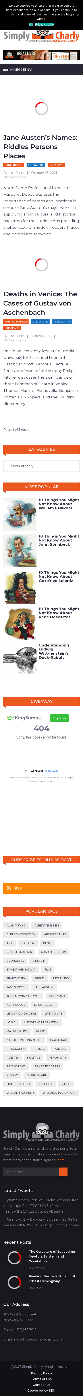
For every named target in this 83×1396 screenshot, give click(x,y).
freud (39, 978)
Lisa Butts (16, 173)
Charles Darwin (19, 952)
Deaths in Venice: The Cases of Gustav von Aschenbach (40, 303)
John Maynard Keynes (23, 996)
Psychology (16, 1066)
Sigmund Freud (18, 1084)
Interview (61, 978)
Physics (39, 1048)
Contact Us (41, 1385)
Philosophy (62, 321)
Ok (31, 24)
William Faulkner (20, 1092)
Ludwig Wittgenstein (41, 1022)
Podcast (61, 1048)
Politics (33, 1057)
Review (12, 1075)
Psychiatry (57, 1057)
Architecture (55, 934)
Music (40, 1031)
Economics (15, 960)
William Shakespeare (59, 1092)
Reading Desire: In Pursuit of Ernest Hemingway (52, 1278)
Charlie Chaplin (53, 952)
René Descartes (47, 1066)
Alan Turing (16, 925)
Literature (36, 165)
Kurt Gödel (16, 1004)
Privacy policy (44, 24)
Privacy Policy (41, 1373)
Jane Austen (14, 165)
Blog (47, 943)
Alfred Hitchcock (21, 934)
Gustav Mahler (16, 321)
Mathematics (17, 1031)
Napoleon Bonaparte (24, 1040)
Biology (27, 943)
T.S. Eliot (46, 1084)
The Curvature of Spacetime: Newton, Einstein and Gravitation (52, 1256)
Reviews (56, 165)
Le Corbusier (44, 1004)
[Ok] (77, 15)
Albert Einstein (47, 925)
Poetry (12, 1057)
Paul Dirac (58, 1040)
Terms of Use (41, 1379)
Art (10, 943)
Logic (11, 1022)
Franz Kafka (16, 978)
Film (48, 969)
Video (66, 1084)
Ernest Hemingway (21, 969)
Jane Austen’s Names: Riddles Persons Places (40, 146)
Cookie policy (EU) (41, 1390)
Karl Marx (57, 996)
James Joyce (16, 987)
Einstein (39, 960)
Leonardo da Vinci (21, 1013)
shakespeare (37, 1075)
